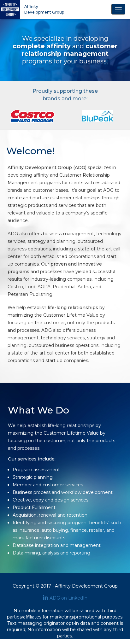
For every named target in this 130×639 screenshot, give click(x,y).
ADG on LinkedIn (68, 598)
